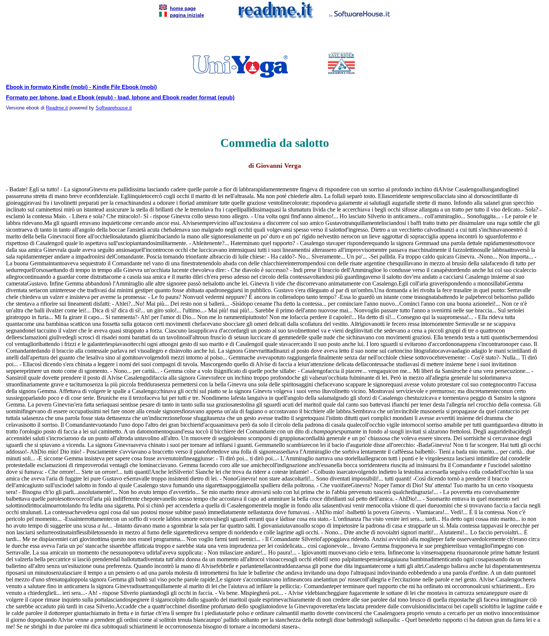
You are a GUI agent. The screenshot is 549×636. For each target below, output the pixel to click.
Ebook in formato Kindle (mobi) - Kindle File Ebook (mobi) (81, 87)
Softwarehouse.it (114, 108)
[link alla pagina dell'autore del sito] (362, 15)
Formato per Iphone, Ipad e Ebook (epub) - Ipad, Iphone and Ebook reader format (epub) (120, 98)
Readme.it (57, 108)
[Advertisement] (273, 37)
